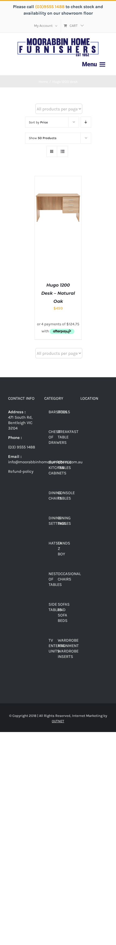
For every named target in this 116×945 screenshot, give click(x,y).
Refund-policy (20, 471)
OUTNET (58, 721)
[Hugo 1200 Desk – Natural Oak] (58, 178)
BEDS (62, 411)
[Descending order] (86, 122)
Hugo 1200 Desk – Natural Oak (58, 293)
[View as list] (62, 151)
